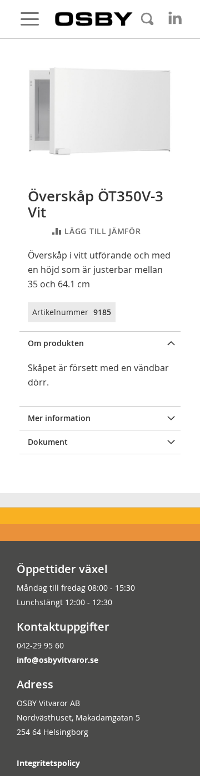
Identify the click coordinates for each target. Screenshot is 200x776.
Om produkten (56, 343)
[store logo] (93, 19)
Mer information (59, 418)
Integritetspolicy (48, 763)
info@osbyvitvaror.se (57, 660)
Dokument (48, 442)
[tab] (100, 343)
